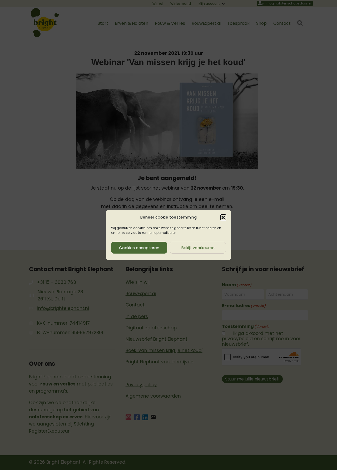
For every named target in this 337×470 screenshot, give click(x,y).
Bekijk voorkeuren (198, 247)
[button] (223, 217)
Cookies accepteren (139, 247)
